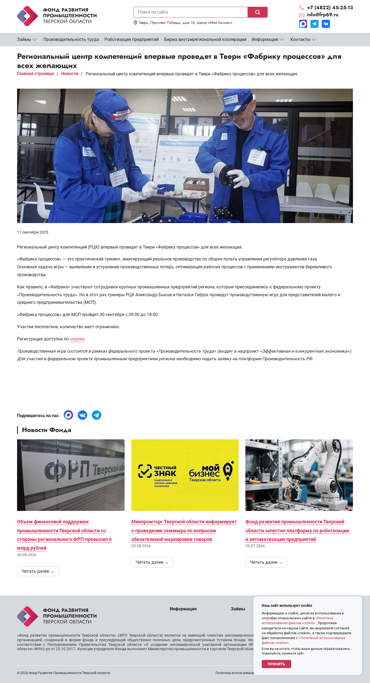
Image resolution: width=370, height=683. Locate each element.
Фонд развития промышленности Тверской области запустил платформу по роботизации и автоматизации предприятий (297, 530)
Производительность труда (71, 39)
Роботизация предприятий (132, 39)
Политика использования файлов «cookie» (249, 673)
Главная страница (35, 73)
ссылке (77, 339)
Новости (69, 73)
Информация (265, 39)
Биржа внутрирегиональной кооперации (205, 39)
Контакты (300, 39)
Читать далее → (37, 571)
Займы (24, 39)
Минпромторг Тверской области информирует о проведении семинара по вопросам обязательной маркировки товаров (184, 530)
